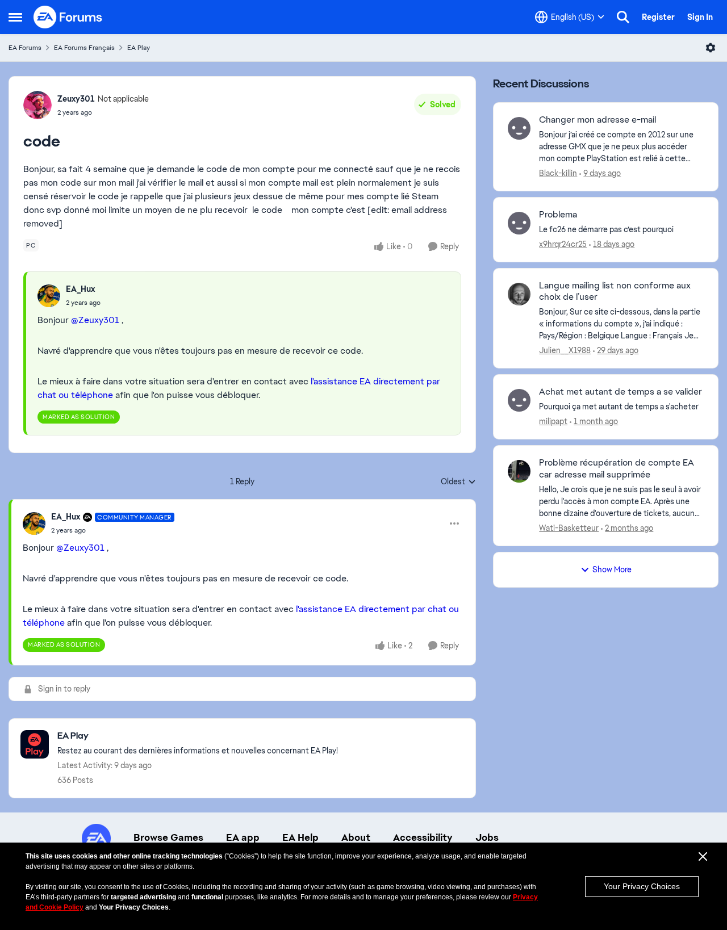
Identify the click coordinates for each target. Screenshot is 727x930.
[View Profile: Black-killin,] (519, 128)
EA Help (300, 837)
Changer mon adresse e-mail (597, 119)
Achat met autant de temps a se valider (620, 391)
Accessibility (423, 837)
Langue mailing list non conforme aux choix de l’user (615, 291)
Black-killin (558, 173)
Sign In (700, 17)
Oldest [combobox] (458, 482)
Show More (612, 569)
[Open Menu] (710, 48)
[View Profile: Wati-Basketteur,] (519, 471)
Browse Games (168, 837)
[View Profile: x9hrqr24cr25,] (519, 223)
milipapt (553, 421)
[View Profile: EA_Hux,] (48, 295)
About (355, 837)
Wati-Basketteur (569, 528)
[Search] (623, 17)
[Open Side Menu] (15, 17)
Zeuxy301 (76, 99)
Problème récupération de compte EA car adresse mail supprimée (616, 468)
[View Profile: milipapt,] (519, 400)
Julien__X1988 (565, 350)
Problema (558, 214)
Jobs (487, 837)
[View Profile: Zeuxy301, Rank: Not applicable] (37, 105)
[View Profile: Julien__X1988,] (519, 294)
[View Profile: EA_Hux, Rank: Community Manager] (34, 523)
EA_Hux (80, 289)
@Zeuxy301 (95, 320)
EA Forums (25, 47)
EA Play (138, 47)
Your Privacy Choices (642, 886)
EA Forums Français (84, 47)
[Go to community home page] (68, 17)
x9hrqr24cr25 (563, 244)
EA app (243, 837)
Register (658, 17)
